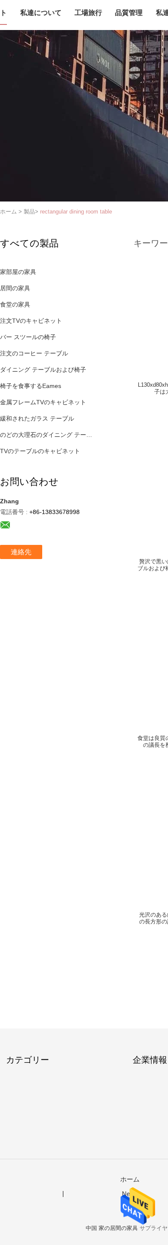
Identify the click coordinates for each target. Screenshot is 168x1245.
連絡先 (21, 552)
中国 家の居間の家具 (112, 1228)
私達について (41, 12)
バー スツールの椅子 (28, 337)
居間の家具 (15, 288)
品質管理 (129, 12)
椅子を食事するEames (30, 385)
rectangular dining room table (76, 211)
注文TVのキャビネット (31, 320)
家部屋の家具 (18, 271)
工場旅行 (88, 12)
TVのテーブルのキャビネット (40, 451)
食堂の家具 (15, 304)
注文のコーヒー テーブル (34, 353)
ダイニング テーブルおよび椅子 (43, 369)
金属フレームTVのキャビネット (43, 402)
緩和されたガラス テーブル (37, 418)
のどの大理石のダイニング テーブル (49, 434)
